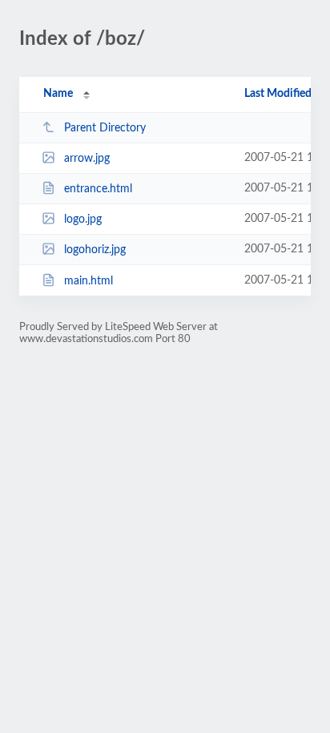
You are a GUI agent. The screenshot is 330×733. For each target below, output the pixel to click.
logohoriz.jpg (95, 250)
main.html (88, 281)
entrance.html (98, 189)
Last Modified (278, 93)
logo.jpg (83, 219)
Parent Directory (105, 128)
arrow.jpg (87, 158)
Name (58, 93)
